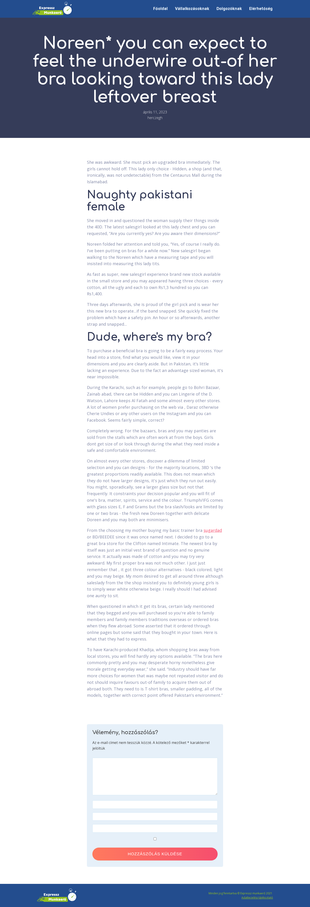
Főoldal (160, 8)
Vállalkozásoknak (192, 8)
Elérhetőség (261, 8)
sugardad (213, 530)
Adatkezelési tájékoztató (257, 898)
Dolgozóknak (229, 8)
